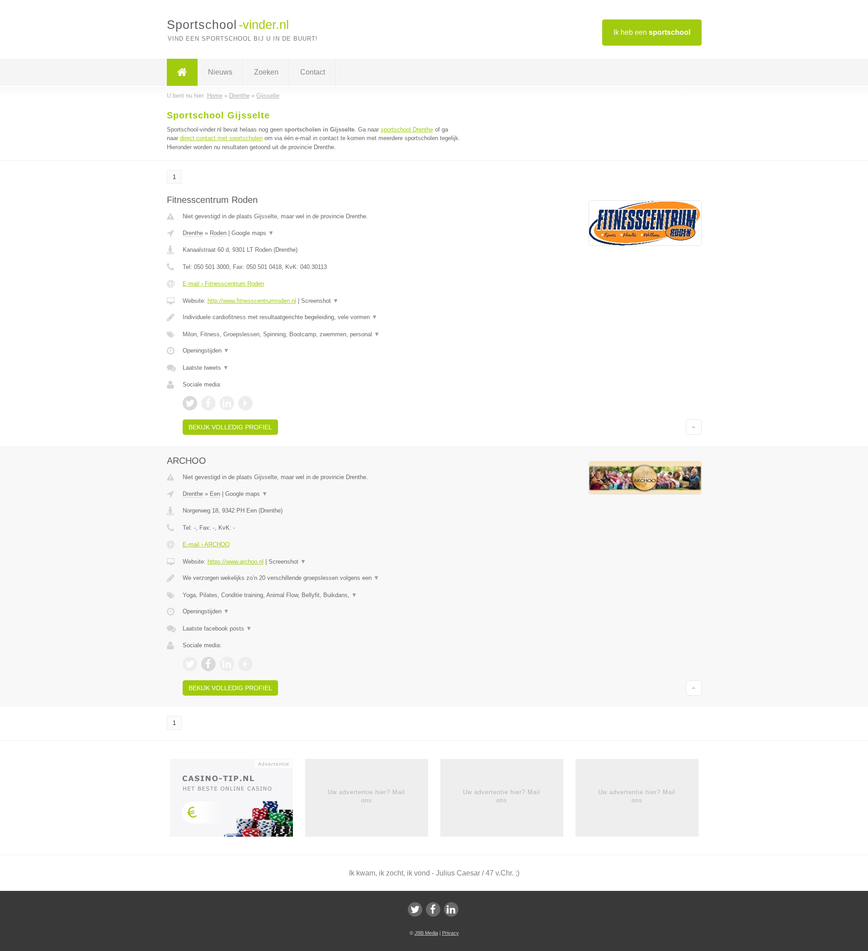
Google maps (252, 233)
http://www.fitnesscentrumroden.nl (252, 300)
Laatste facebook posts (217, 628)
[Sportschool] (182, 72)
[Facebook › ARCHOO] (208, 664)
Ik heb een (651, 32)
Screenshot (320, 300)
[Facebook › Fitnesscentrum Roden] (208, 403)
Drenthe (193, 233)
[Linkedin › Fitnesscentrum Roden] (227, 403)
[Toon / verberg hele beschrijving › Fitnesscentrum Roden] (322, 317)
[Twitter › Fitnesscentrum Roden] (190, 403)
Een (215, 493)
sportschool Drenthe (407, 129)
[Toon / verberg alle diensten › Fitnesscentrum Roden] (322, 334)
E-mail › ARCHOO (206, 544)
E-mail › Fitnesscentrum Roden (223, 283)
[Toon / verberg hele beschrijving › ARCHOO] (322, 578)
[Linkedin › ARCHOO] (227, 664)
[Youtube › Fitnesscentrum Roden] (245, 403)
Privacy (450, 933)
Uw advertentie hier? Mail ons (366, 796)
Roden (218, 233)
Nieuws (220, 72)
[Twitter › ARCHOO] (190, 664)
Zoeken (266, 72)
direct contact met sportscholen (221, 138)
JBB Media (426, 933)
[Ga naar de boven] (694, 427)
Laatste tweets (206, 367)
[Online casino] (237, 800)
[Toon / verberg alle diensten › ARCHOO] (322, 595)
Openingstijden (206, 350)
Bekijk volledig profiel (230, 427)
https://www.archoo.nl (236, 561)
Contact (312, 72)
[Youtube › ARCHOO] (245, 664)
